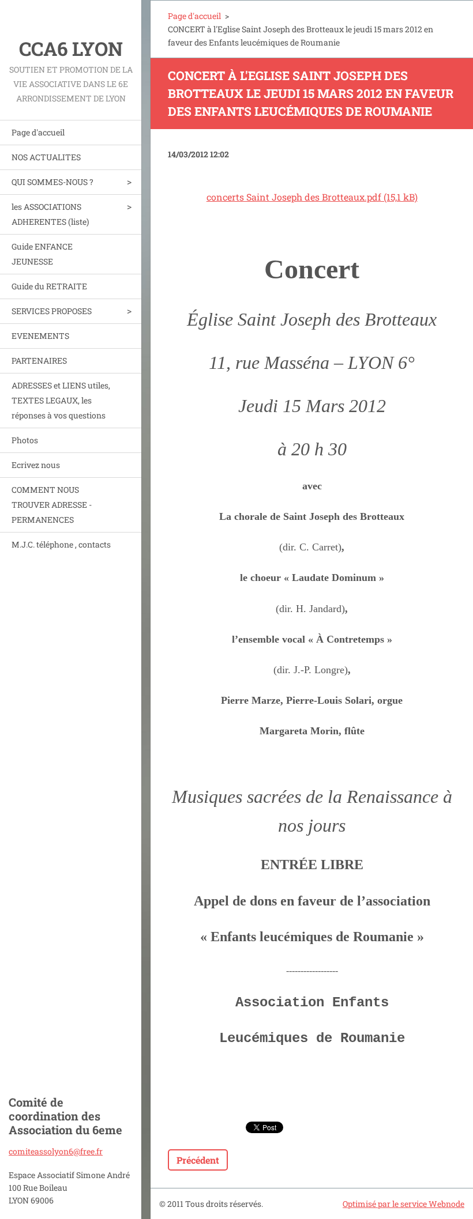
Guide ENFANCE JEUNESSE (42, 254)
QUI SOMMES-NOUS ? (52, 181)
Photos (25, 440)
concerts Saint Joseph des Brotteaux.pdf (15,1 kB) (312, 197)
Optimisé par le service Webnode (403, 1203)
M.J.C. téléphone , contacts (61, 544)
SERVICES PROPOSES (52, 310)
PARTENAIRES (39, 360)
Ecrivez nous (36, 464)
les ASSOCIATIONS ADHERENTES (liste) (50, 214)
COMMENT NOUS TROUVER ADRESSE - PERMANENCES (52, 504)
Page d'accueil (38, 132)
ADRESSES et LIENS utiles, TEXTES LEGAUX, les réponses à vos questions (61, 400)
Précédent (198, 1160)
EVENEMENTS (40, 335)
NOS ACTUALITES (46, 157)
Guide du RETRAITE (49, 286)
